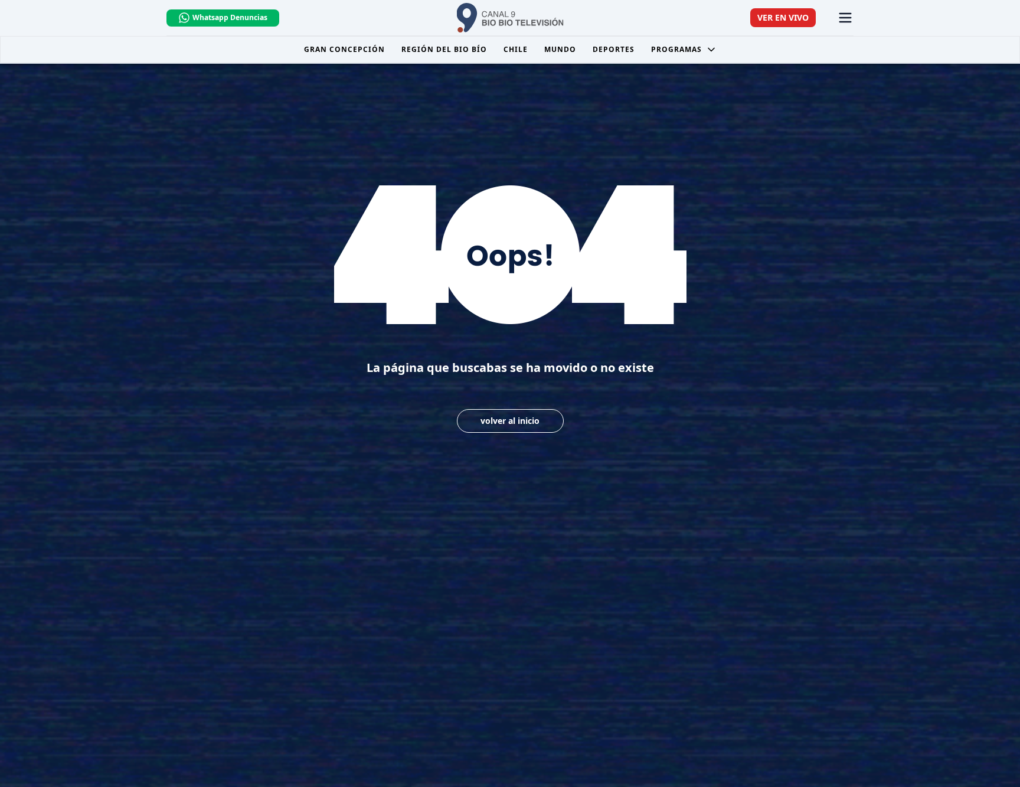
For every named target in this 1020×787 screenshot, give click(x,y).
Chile (516, 49)
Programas (676, 49)
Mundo (560, 49)
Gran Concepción (344, 49)
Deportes (614, 49)
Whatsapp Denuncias (229, 17)
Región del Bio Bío (444, 49)
